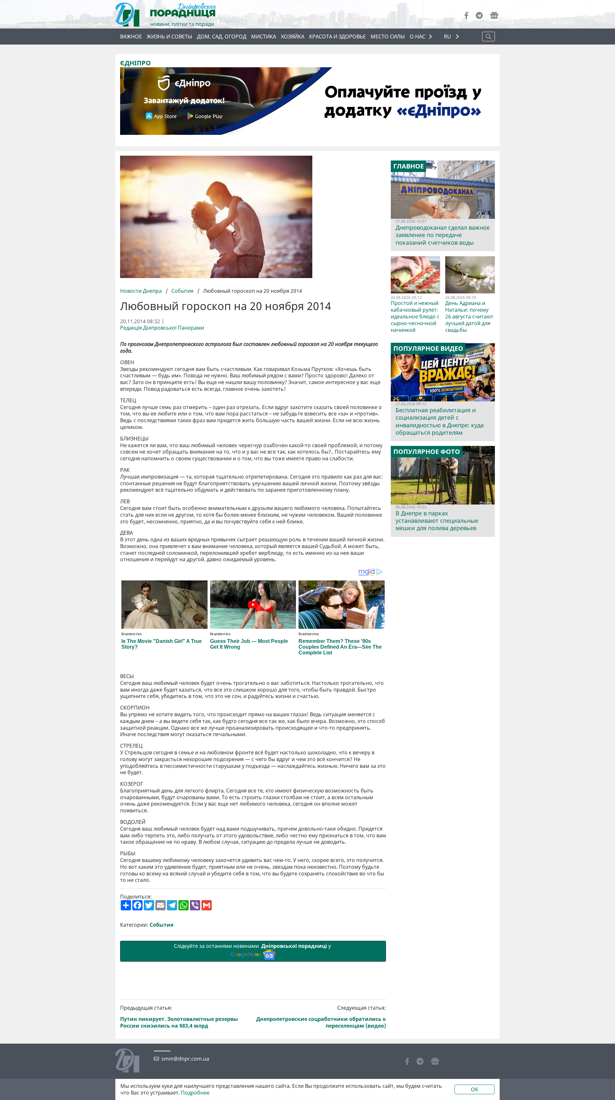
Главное (408, 166)
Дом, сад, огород (221, 36)
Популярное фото (426, 451)
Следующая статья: (321, 1017)
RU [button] (448, 36)
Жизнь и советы (169, 36)
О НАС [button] (417, 36)
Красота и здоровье (337, 36)
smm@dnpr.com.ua (185, 1058)
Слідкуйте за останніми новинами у (253, 950)
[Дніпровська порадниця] (132, 1061)
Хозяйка (292, 36)
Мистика (263, 36)
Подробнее (195, 1092)
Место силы (388, 36)
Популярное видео (428, 348)
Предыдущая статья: (179, 1017)
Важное (131, 36)
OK (474, 1089)
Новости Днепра (141, 290)
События (182, 290)
